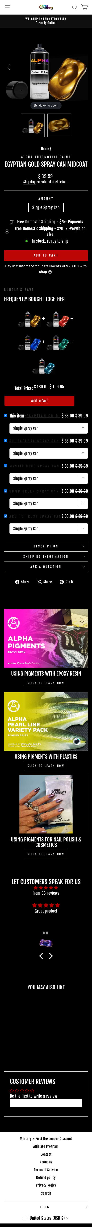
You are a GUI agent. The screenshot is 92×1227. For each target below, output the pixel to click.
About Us (46, 1162)
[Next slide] (83, 67)
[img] (46, 888)
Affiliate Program (46, 1146)
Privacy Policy (46, 1185)
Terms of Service (46, 1170)
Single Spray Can (46, 207)
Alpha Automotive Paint (46, 157)
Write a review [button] (46, 1103)
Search (46, 1193)
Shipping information (46, 556)
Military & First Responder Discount (46, 1138)
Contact (46, 1154)
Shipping (29, 182)
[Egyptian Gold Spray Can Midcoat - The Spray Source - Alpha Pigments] (59, 125)
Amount (46, 199)
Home (45, 149)
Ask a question (46, 567)
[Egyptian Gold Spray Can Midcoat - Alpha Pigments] (33, 125)
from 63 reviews (46, 893)
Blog (45, 1207)
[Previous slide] (8, 67)
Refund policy (46, 1177)
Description (46, 546)
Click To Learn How (46, 683)
